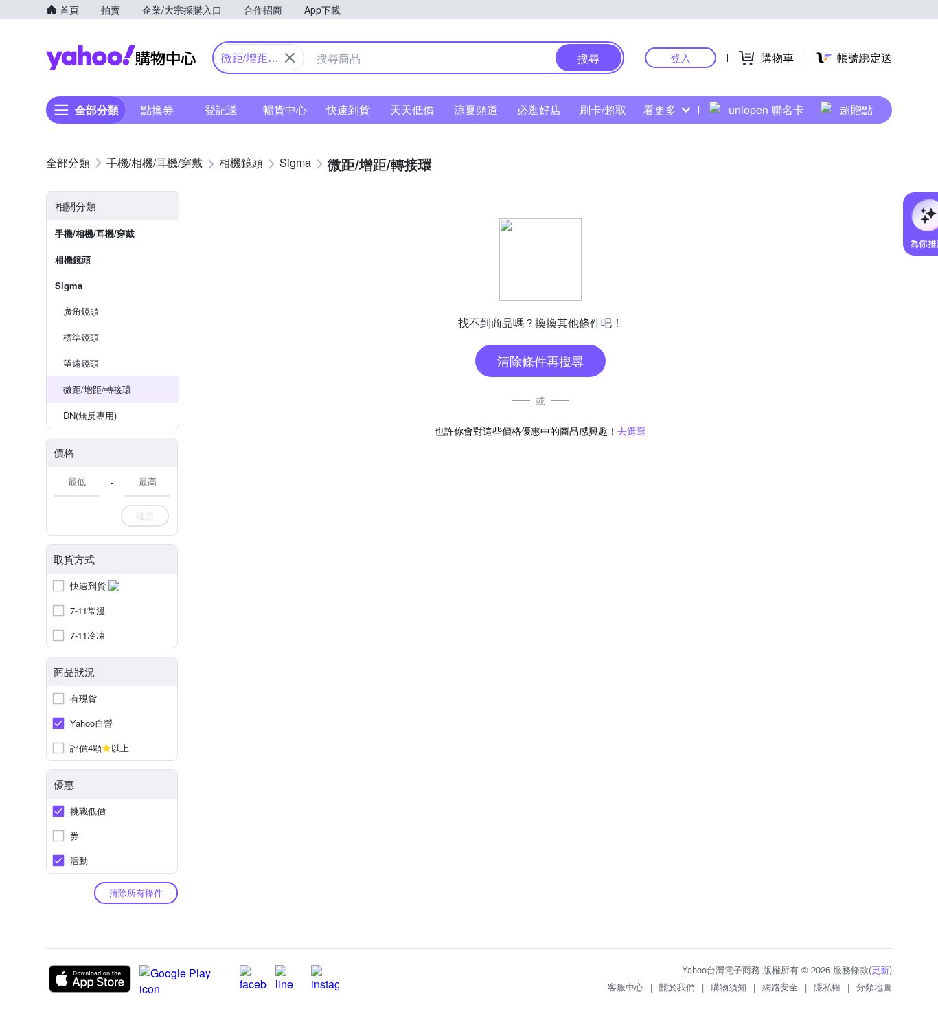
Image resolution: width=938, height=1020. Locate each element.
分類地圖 (874, 986)
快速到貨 (348, 109)
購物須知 (728, 986)
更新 (880, 969)
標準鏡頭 (81, 336)
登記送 (221, 109)
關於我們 (677, 986)
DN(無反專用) (90, 415)
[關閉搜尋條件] (290, 57)
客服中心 (625, 986)
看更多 (659, 109)
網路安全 (780, 986)
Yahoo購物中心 (121, 57)
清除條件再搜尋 (540, 361)
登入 (680, 57)
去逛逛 (631, 431)
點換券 (157, 109)
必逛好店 (539, 109)
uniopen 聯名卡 (766, 109)
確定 (145, 515)
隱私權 (827, 986)
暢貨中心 (285, 109)
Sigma (68, 285)
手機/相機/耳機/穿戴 (95, 233)
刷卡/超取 (603, 109)
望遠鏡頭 (81, 363)
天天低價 (412, 109)
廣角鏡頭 (81, 310)
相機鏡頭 (73, 259)
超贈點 (856, 109)
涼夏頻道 (476, 109)
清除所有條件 (136, 892)
